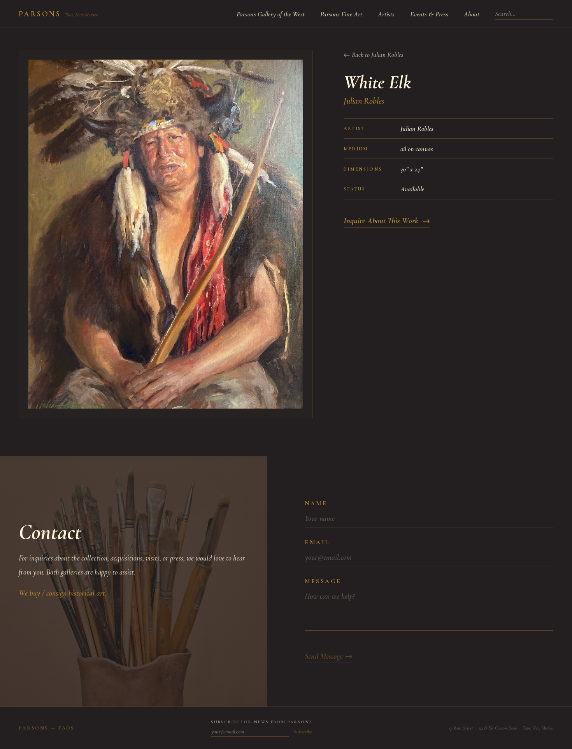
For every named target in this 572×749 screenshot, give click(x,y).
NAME (316, 503)
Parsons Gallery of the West (271, 14)
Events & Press (429, 14)
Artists (386, 14)
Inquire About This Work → (387, 221)
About (471, 14)
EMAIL (317, 542)
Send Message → (329, 656)
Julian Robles (364, 101)
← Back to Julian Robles (373, 55)
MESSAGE (323, 581)
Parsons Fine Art (341, 14)
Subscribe (302, 731)
